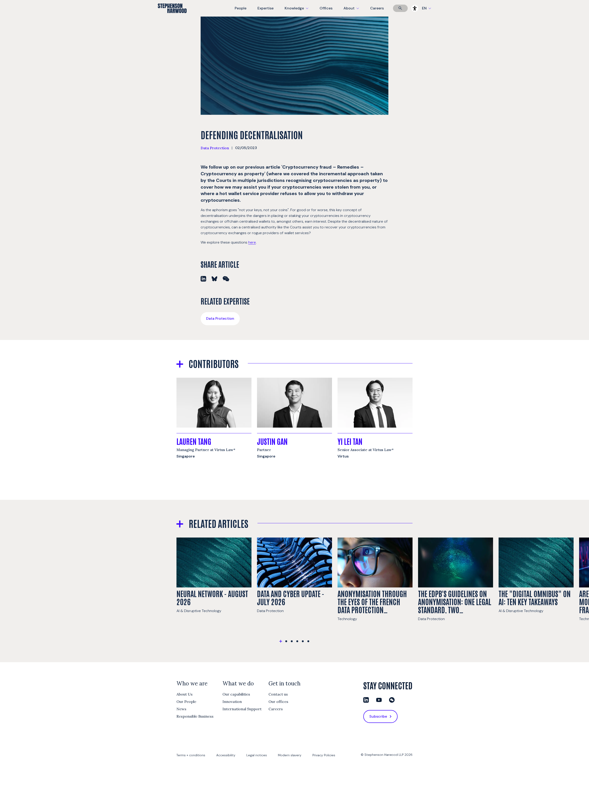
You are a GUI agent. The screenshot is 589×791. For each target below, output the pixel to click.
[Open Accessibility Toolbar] (414, 8)
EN (424, 8)
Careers (377, 8)
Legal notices (256, 755)
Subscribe (378, 716)
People (240, 8)
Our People (186, 701)
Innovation (232, 701)
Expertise (265, 8)
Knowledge (296, 11)
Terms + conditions (190, 755)
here (252, 242)
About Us (184, 694)
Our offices (278, 701)
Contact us (278, 694)
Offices (326, 8)
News (181, 709)
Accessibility (225, 755)
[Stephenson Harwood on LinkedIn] (366, 700)
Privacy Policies (323, 755)
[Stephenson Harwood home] (172, 16)
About (354, 11)
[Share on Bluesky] (214, 279)
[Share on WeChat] (226, 279)
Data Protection (215, 148)
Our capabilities (236, 694)
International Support (242, 709)
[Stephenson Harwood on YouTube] (379, 700)
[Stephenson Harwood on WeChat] (392, 700)
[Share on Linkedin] (203, 279)
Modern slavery (289, 755)
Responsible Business (195, 716)
